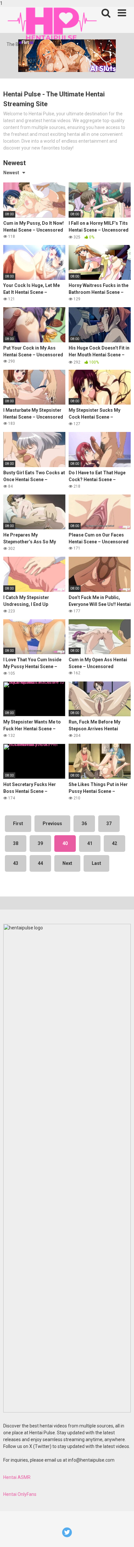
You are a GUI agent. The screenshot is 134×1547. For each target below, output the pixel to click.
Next (67, 863)
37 (109, 823)
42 (114, 843)
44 (40, 863)
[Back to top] (122, 1534)
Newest (11, 172)
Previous (52, 823)
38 (15, 843)
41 (89, 843)
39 (40, 843)
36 (84, 823)
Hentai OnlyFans (19, 1494)
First (18, 823)
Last (96, 863)
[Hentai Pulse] (52, 24)
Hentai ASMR (17, 1477)
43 (15, 863)
